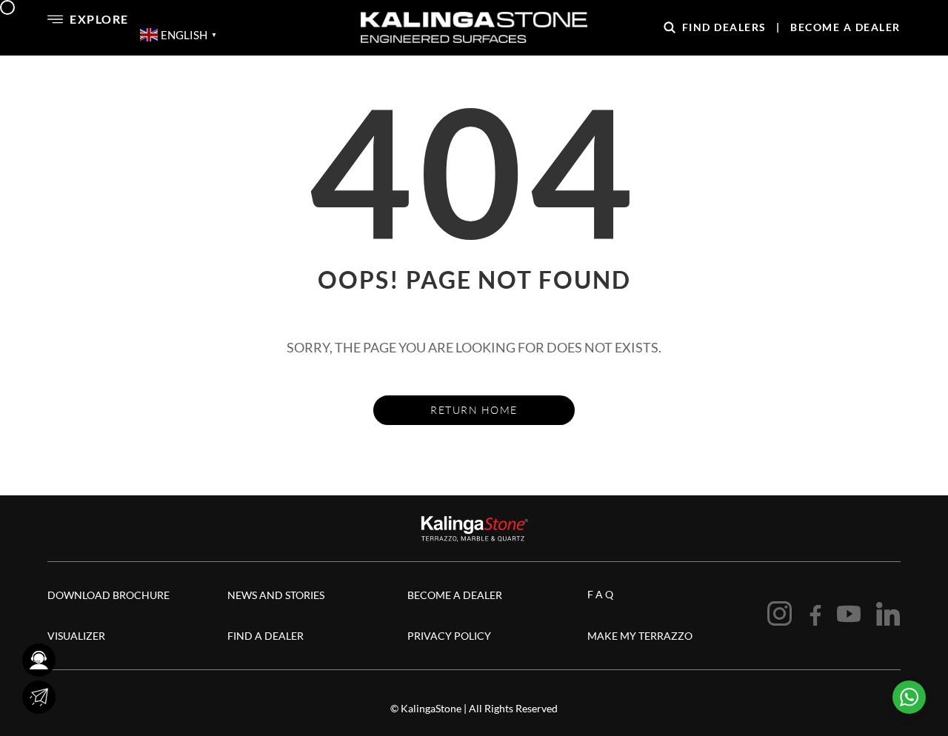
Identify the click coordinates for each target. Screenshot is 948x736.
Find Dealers (724, 27)
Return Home (474, 410)
